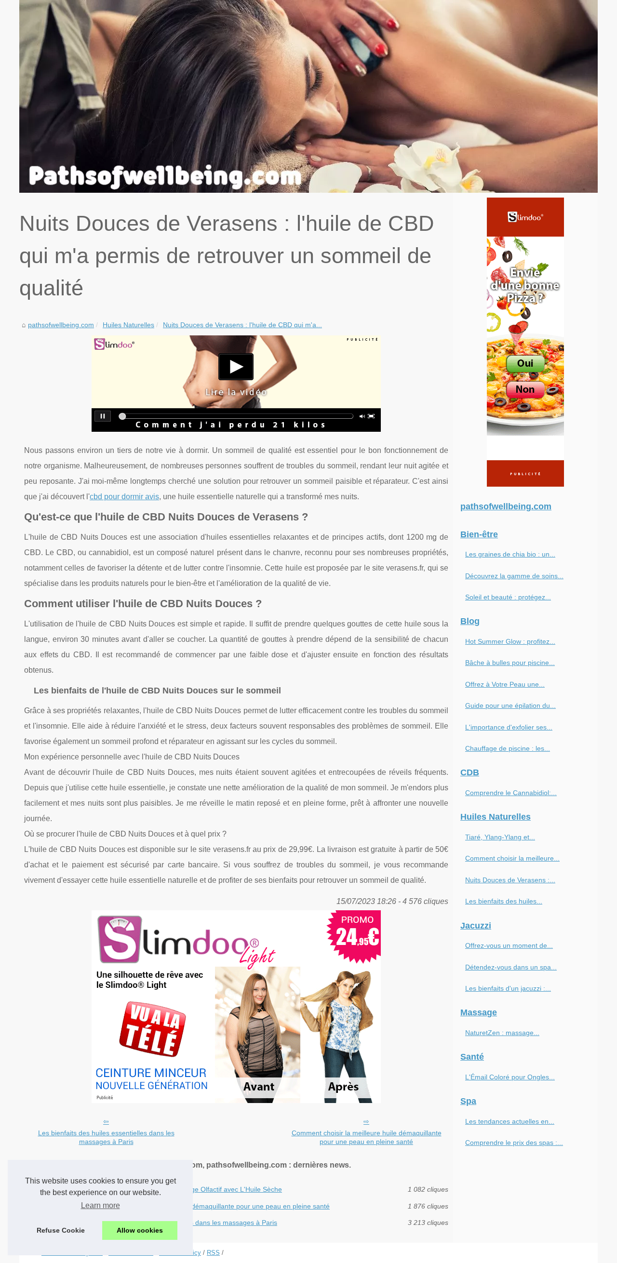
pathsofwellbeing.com (61, 325)
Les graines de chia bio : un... (510, 554)
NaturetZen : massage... (502, 1033)
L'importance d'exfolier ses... (508, 727)
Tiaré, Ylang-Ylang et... (500, 837)
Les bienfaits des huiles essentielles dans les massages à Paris (106, 1137)
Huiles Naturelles (128, 325)
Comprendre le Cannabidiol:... (511, 793)
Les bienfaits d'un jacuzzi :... (508, 988)
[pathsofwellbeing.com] (308, 96)
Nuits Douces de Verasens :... (510, 880)
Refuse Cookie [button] (61, 1230)
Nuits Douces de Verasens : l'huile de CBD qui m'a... (242, 325)
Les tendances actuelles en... (509, 1121)
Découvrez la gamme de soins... (514, 576)
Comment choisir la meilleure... (512, 858)
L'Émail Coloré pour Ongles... (510, 1077)
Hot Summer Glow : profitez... (510, 641)
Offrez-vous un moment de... (509, 945)
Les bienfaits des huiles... (503, 901)
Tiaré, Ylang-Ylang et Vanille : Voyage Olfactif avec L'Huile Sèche (183, 1189)
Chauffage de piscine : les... (507, 748)
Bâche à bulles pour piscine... (510, 662)
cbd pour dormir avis (124, 496)
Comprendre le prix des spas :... (514, 1142)
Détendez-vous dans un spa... (511, 967)
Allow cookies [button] (140, 1230)
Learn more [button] (100, 1205)
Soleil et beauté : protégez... (508, 597)
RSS (213, 1252)
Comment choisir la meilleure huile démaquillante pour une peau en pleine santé (367, 1137)
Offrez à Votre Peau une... (505, 684)
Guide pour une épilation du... (510, 705)
